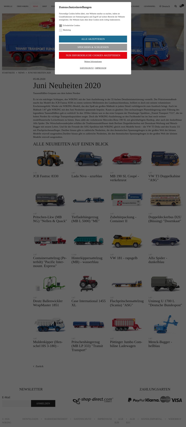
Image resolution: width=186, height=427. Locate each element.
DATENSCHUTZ (87, 68)
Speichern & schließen (93, 47)
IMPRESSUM (100, 68)
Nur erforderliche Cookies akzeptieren (93, 55)
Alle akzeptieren (93, 39)
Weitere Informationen (93, 62)
